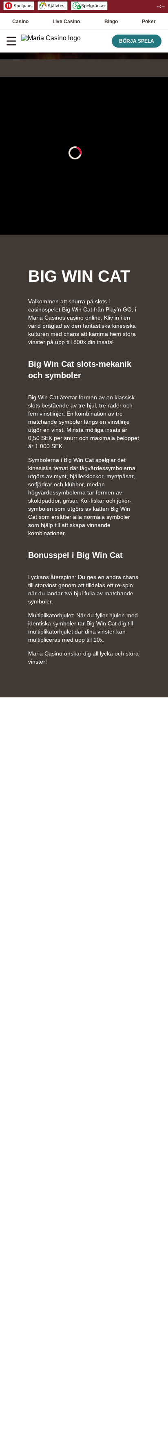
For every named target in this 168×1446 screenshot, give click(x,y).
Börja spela (136, 41)
